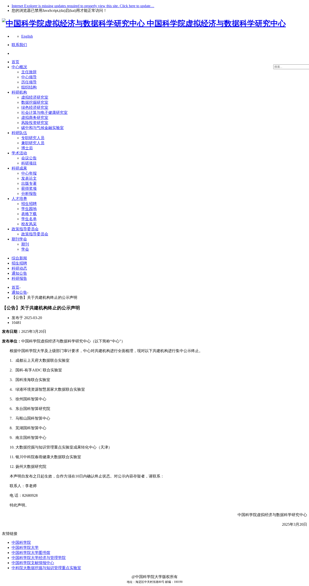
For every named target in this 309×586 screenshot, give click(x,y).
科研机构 (19, 92)
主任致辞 (29, 72)
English (27, 36)
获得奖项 (29, 188)
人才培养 (19, 199)
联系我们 (19, 45)
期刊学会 (19, 239)
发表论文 (29, 178)
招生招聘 (29, 204)
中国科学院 (21, 542)
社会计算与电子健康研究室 (44, 112)
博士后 (27, 148)
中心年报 (29, 173)
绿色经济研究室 (34, 107)
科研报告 (19, 278)
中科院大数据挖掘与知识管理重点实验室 (46, 568)
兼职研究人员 (32, 143)
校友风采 (29, 224)
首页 (15, 62)
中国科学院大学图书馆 (31, 553)
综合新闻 (19, 258)
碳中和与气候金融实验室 (42, 128)
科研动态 (19, 268)
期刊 (25, 244)
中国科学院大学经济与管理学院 (39, 558)
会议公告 (29, 158)
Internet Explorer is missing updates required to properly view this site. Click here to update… (83, 6)
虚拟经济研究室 (34, 97)
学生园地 (29, 209)
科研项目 (29, 163)
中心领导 (29, 77)
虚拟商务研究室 (34, 118)
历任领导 (29, 82)
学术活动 (19, 153)
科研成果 (19, 168)
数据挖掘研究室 (34, 102)
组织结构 (29, 87)
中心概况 (19, 67)
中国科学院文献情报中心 (33, 563)
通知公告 (19, 273)
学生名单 (29, 219)
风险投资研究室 (34, 123)
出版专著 (29, 183)
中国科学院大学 (25, 547)
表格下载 (29, 214)
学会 (25, 249)
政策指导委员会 (25, 229)
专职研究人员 (32, 138)
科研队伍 (19, 133)
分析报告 (29, 193)
